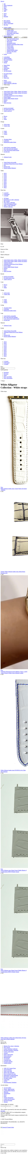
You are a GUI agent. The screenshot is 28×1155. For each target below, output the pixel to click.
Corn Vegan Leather (12, 40)
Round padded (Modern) (10, 168)
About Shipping (8, 1069)
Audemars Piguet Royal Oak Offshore (13, 95)
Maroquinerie (7, 1057)
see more (3, 1111)
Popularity (6, 372)
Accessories (7, 1058)
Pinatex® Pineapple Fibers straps (15, 44)
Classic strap (7, 126)
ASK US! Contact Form (10, 1068)
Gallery (5, 9)
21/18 (5, 176)
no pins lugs (7, 151)
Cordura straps (10, 48)
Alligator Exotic (8, 157)
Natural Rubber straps (12, 50)
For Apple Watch (8, 73)
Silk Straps (9, 41)
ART (5, 11)
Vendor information (8, 1097)
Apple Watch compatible (10, 147)
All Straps (6, 198)
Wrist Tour (6, 78)
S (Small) (6, 195)
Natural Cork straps (11, 51)
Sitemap (6, 1102)
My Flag (6, 24)
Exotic (5, 54)
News (5, 1094)
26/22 (5, 184)
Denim (5, 62)
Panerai (5, 100)
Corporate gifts (7, 1060)
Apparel (6, 1053)
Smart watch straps (8, 1054)
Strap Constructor (8, 5)
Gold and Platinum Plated (10, 204)
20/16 (5, 173)
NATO (5, 75)
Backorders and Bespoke (10, 1076)
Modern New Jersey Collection (11, 1046)
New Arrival (7, 20)
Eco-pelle (9, 53)
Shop (5, 8)
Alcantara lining (8, 139)
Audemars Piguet (8, 94)
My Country (7, 201)
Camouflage (7, 57)
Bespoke (6, 16)
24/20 (5, 180)
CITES (5, 1081)
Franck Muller (7, 97)
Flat (5, 165)
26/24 (5, 186)
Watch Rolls (7, 65)
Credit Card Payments (9, 1099)
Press (5, 1096)
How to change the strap (10, 1074)
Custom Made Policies (9, 1090)
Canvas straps (10, 47)
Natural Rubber (7, 58)
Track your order (8, 1071)
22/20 (5, 179)
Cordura (6, 61)
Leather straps (10, 30)
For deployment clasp (9, 109)
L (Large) (6, 192)
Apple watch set (8, 111)
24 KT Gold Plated (8, 23)
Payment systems (8, 1078)
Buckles (6, 69)
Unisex (5, 134)
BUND (5, 76)
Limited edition (7, 1063)
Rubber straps (10, 34)
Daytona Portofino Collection (11, 1050)
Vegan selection (7, 36)
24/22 (5, 182)
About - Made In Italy (9, 1089)
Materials (6, 1092)
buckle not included (8, 108)
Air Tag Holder (7, 71)
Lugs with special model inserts (11, 150)
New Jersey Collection (9, 202)
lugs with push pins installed (11, 149)
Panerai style (7, 166)
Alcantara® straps (11, 43)
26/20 (5, 183)
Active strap (7, 124)
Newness (6, 374)
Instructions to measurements (11, 1075)
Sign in (2, 1)
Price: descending (8, 378)
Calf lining (6, 140)
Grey (5, 117)
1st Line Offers (7, 1087)
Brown (5, 116)
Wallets (5, 66)
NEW (5, 6)
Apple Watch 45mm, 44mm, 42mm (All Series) (15, 93)
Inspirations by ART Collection (11, 199)
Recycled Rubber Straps (13, 38)
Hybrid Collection (8, 206)
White (5, 119)
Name (5, 375)
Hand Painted (7, 22)
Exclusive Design (8, 1061)
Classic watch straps (9, 1051)
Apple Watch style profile (10, 162)
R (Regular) (7, 194)
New (2, 487)
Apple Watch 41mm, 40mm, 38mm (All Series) (15, 91)
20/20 (5, 174)
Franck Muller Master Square (11, 98)
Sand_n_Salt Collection (9, 205)
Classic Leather (7, 27)
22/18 (5, 177)
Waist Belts (6, 68)
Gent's (5, 131)
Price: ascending (8, 376)
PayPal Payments (8, 1100)
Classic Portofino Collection (11, 1049)
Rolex (5, 101)
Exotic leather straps (12, 31)
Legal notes (6, 1079)
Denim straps (10, 46)
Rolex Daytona (7, 102)
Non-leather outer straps (13, 33)
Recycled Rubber (8, 59)
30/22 (5, 187)
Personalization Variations (10, 1082)
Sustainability (7, 1093)
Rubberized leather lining (10, 142)
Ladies (5, 132)
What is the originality (9, 1072)
